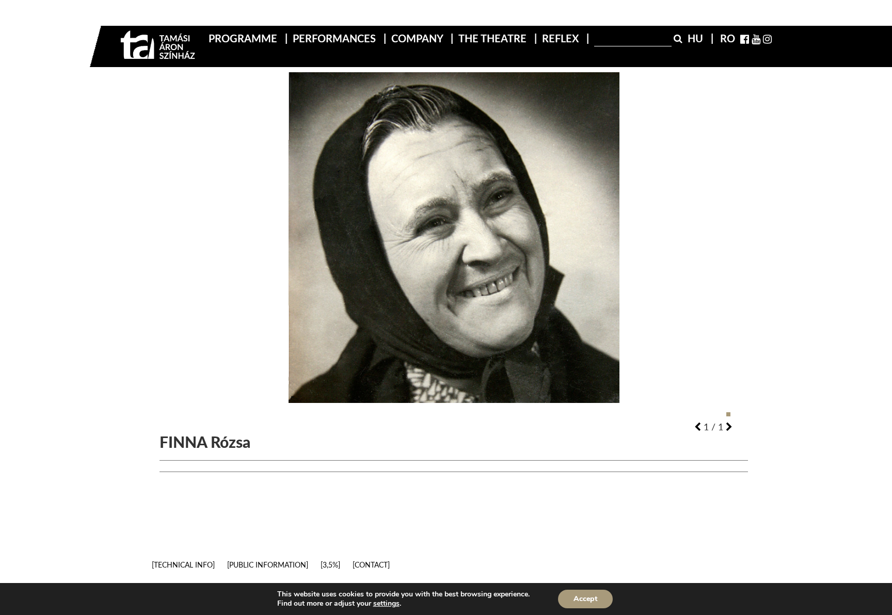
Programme (244, 38)
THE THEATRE (493, 38)
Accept (585, 599)
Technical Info (183, 564)
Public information (267, 564)
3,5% (330, 564)
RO (727, 38)
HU (697, 38)
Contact (371, 564)
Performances (335, 38)
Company (418, 38)
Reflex (561, 38)
